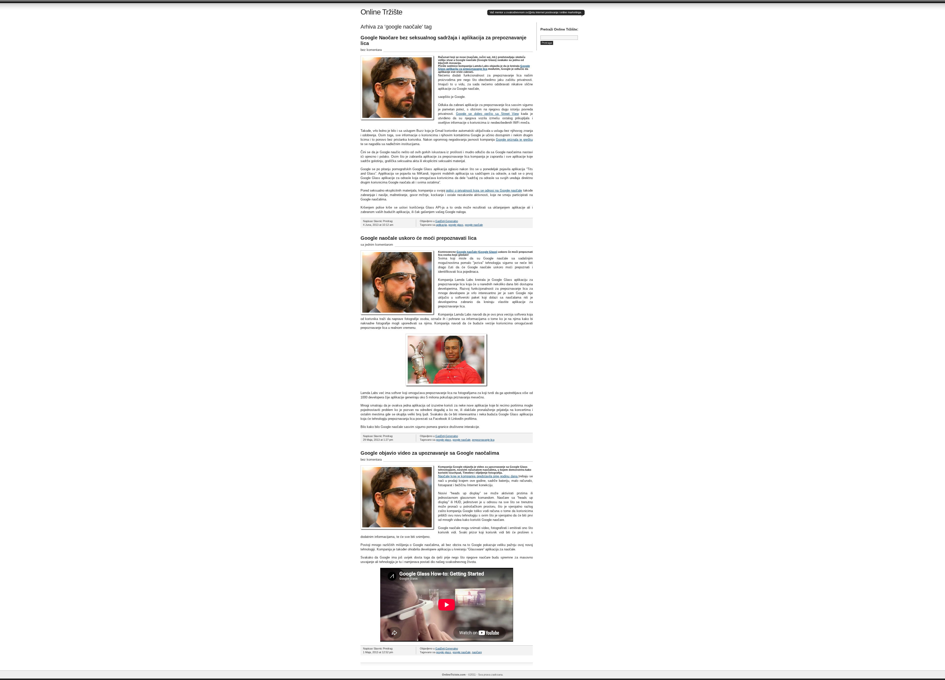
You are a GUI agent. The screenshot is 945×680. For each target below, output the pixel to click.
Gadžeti (440, 221)
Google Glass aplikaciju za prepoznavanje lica (484, 67)
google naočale (474, 224)
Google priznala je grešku (514, 139)
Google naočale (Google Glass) (477, 251)
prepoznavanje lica (483, 439)
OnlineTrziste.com (454, 674)
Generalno (451, 221)
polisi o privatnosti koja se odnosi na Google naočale (484, 190)
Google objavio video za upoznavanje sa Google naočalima (430, 453)
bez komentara (371, 50)
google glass (455, 224)
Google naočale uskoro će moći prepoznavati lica (418, 238)
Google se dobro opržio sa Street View (487, 114)
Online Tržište (381, 12)
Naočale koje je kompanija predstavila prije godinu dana (478, 476)
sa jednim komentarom (377, 244)
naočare (477, 652)
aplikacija (441, 224)
